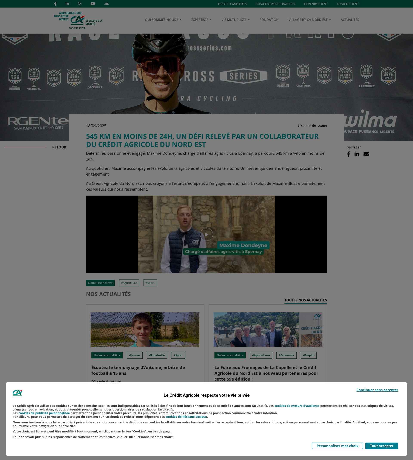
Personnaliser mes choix (337, 445)
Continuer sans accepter (377, 389)
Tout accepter (381, 445)
